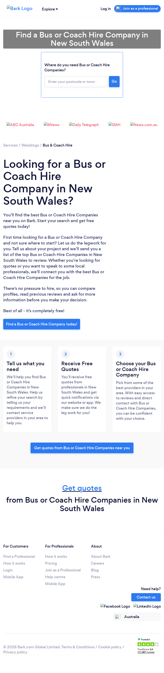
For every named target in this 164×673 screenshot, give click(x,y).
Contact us (146, 597)
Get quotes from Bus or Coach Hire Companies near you (82, 447)
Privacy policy (15, 652)
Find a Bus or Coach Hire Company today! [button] (41, 324)
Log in (106, 8)
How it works (14, 563)
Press (95, 577)
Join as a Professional (63, 570)
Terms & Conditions (78, 647)
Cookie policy (110, 647)
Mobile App (13, 577)
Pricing (51, 563)
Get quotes (82, 488)
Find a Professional (19, 556)
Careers (97, 563)
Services (10, 145)
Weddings (30, 145)
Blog (95, 570)
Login (8, 570)
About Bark (100, 556)
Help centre (55, 577)
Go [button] (114, 81)
